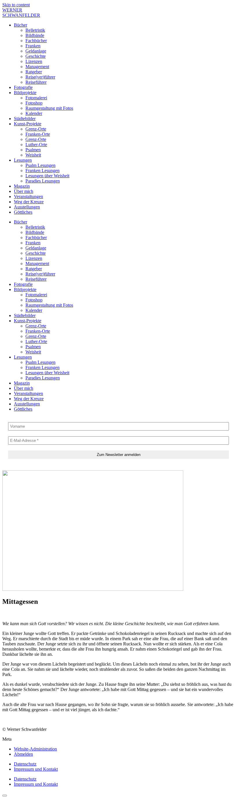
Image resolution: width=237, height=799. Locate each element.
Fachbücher (36, 40)
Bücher (20, 25)
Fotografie (23, 87)
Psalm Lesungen (40, 165)
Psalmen (33, 149)
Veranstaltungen (28, 196)
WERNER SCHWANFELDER (21, 13)
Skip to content (16, 4)
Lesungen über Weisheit (47, 175)
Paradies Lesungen (42, 180)
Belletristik (35, 30)
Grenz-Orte (35, 128)
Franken (32, 45)
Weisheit (33, 154)
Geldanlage (35, 51)
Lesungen (23, 160)
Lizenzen (33, 61)
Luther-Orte (36, 144)
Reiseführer (36, 82)
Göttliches (23, 212)
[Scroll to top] (4, 795)
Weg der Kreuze (29, 201)
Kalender (33, 113)
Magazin (22, 186)
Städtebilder (25, 118)
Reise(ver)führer (40, 77)
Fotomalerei (36, 97)
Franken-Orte (37, 134)
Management (37, 66)
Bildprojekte (25, 92)
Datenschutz (25, 763)
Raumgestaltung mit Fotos (49, 108)
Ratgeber (33, 71)
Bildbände (34, 35)
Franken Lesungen (42, 170)
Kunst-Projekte (27, 123)
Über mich (23, 191)
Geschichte (35, 56)
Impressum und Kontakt (36, 769)
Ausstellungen (27, 206)
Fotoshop (33, 102)
